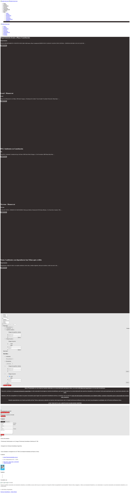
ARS (11, 345)
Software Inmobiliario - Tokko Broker (9, 491)
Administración (6, 9)
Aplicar (19, 337)
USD (11, 343)
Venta (4, 3)
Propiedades (5, 5)
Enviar (2, 434)
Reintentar (3, 416)
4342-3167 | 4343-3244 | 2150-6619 (11, 461)
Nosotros (5, 10)
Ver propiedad (4, 45)
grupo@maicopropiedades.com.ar (10, 457)
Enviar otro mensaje (5, 412)
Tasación (5, 7)
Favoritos (5, 34)
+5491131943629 (7, 463)
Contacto (3, 421)
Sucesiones (5, 8)
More (4, 12)
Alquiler (5, 4)
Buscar (5, 385)
